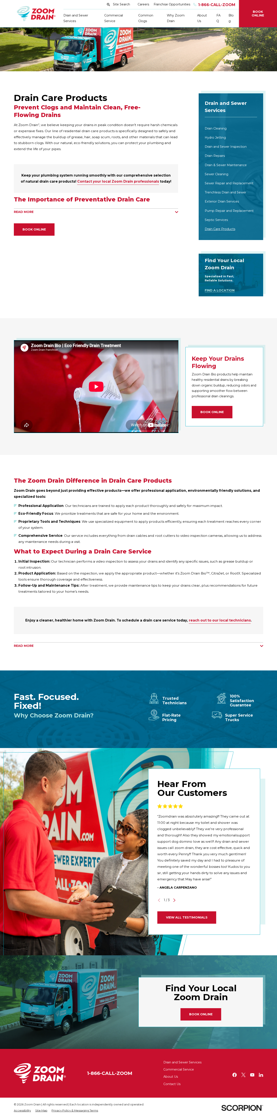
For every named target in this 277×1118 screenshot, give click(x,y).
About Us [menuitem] (202, 18)
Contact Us (171, 1084)
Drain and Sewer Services (182, 1062)
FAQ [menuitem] (218, 18)
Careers (143, 4)
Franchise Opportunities (172, 4)
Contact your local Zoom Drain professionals (118, 181)
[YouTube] (252, 1075)
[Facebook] (234, 1075)
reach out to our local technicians (220, 620)
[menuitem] (231, 128)
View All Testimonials (187, 917)
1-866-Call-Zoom (216, 4)
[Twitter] (243, 1075)
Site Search (121, 4)
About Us (170, 1077)
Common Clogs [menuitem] (145, 18)
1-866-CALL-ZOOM (109, 1073)
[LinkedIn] (261, 1075)
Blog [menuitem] (231, 18)
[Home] (36, 13)
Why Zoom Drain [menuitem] (176, 18)
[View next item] (174, 900)
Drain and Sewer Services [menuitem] (75, 18)
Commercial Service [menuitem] (113, 18)
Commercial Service (178, 1069)
